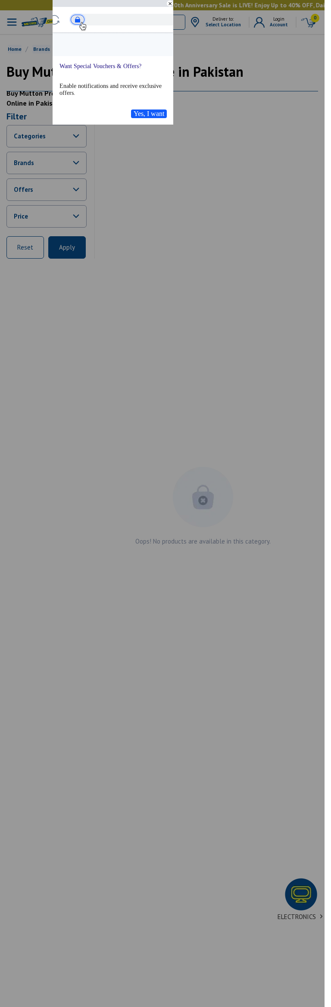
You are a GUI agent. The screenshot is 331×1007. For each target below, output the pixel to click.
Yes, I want (149, 113)
